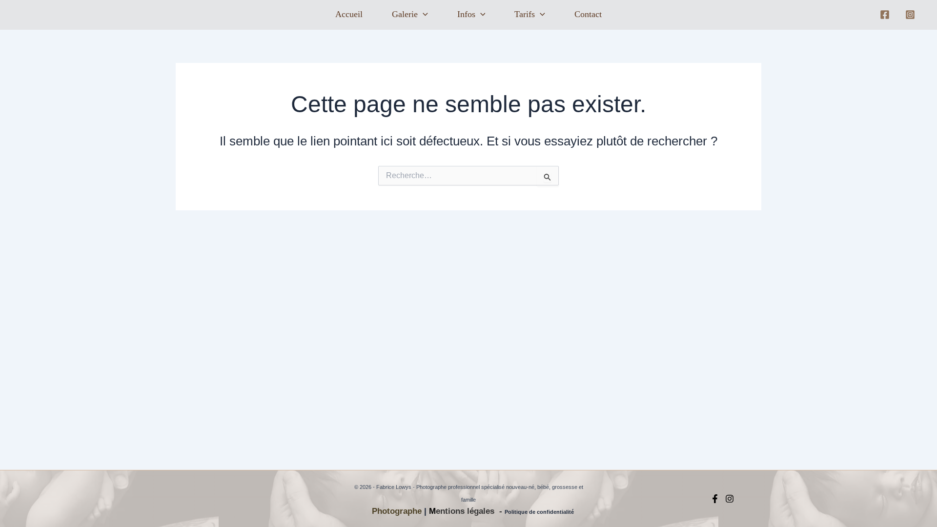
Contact (588, 14)
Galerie (405, 14)
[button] (423, 14)
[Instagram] (910, 14)
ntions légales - (472, 511)
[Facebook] (885, 14)
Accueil (349, 14)
